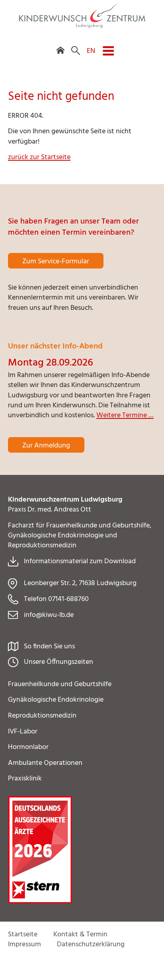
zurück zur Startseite (39, 157)
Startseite (22, 934)
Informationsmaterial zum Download (80, 561)
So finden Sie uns (49, 646)
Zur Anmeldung (46, 445)
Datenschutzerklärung (91, 944)
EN (91, 50)
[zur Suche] (75, 44)
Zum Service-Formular (55, 261)
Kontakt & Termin (80, 934)
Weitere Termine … (125, 415)
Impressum (24, 944)
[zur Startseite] (82, 26)
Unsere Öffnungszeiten (58, 662)
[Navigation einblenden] (108, 45)
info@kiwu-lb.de (49, 615)
